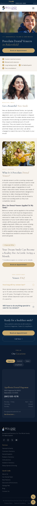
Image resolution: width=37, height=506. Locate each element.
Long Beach (18, 364)
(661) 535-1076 (11, 396)
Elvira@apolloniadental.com (12, 411)
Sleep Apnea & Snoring (9, 465)
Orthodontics (6, 460)
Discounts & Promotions (9, 483)
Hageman (10, 361)
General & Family (7, 448)
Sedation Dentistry (8, 463)
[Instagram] (8, 440)
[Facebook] (4, 440)
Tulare (28, 361)
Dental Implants (7, 454)
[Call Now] (33, 497)
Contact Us (5, 491)
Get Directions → (9, 414)
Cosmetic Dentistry (8, 451)
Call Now (18, 339)
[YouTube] (16, 440)
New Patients (6, 480)
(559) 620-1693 (14, 3)
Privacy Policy (8, 503)
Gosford (19, 361)
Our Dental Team (7, 477)
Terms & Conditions (20, 503)
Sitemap (30, 503)
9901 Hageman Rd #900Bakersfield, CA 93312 (12, 392)
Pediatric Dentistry (8, 457)
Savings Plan (6, 485)
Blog (3, 488)
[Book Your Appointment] (33, 502)
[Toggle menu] (33, 8)
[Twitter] (12, 440)
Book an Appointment (18, 51)
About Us (5, 474)
